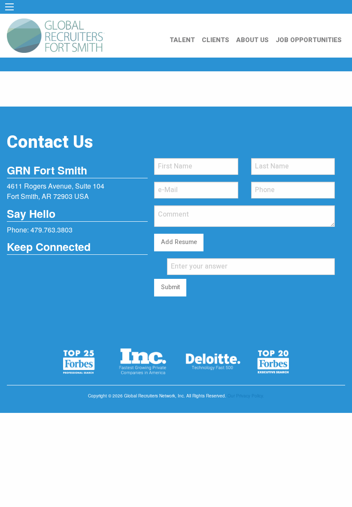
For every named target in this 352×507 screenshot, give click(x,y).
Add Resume (179, 242)
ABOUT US (252, 40)
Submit (170, 287)
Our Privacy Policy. (246, 396)
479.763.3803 (51, 230)
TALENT (182, 40)
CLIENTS (215, 40)
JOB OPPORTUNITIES (309, 40)
